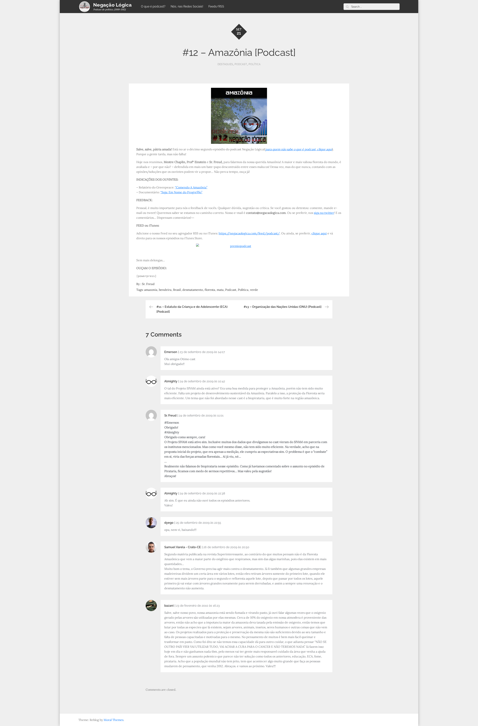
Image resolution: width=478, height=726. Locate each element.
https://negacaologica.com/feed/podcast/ (249, 233)
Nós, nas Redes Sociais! (187, 6)
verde (254, 290)
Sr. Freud (148, 284)
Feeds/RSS (216, 6)
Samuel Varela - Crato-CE (182, 547)
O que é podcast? (153, 6)
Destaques (225, 64)
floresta (210, 290)
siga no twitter (324, 213)
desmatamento (192, 290)
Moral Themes (113, 720)
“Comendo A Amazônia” (191, 187)
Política (254, 64)
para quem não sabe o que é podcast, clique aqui (299, 149)
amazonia (150, 290)
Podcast (241, 64)
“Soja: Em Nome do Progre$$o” (181, 192)
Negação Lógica (112, 5)
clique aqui (319, 233)
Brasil (177, 290)
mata (220, 290)
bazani (169, 605)
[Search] (347, 6)
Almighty (170, 381)
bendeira (165, 290)
